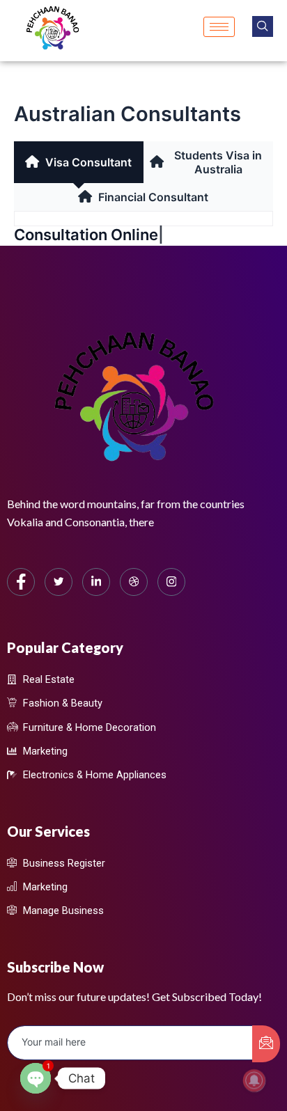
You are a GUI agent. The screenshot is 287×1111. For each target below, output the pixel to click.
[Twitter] (58, 582)
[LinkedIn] (96, 582)
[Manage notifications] (254, 1080)
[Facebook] (21, 582)
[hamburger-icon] (219, 27)
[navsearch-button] (262, 26)
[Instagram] (171, 582)
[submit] (266, 1043)
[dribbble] (134, 582)
